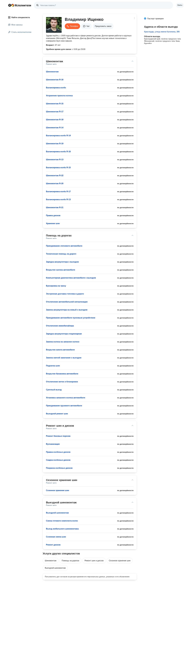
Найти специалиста (20, 17)
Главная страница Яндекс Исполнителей (19, 5)
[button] (72, 26)
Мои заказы (17, 25)
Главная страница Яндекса (9, 5)
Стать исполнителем (21, 32)
